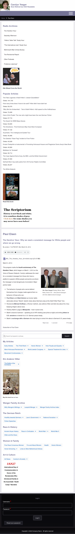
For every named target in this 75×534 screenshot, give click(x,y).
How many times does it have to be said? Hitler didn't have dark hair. (25, 103)
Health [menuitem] (46, 445)
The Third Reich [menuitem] (20, 346)
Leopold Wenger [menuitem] (29, 407)
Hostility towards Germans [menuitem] (12, 417)
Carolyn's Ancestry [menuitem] (18, 459)
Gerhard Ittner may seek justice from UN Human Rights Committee (24, 162)
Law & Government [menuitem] (32, 417)
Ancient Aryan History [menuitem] (11, 431)
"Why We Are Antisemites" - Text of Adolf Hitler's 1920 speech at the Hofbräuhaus (29, 109)
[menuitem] (37, 30)
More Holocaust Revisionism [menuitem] (13, 349)
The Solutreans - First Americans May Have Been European (22, 127)
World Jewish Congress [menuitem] (34, 349)
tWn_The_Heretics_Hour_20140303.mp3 (19, 259)
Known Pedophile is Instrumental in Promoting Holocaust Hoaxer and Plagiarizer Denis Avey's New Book (37, 144)
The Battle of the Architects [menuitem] (9, 364)
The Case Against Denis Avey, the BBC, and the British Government (25, 156)
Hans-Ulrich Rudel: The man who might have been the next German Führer (27, 115)
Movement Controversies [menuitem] (12, 353)
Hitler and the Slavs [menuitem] (10, 435)
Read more (45, 323)
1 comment (54, 323)
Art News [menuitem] (7, 459)
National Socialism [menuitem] (49, 417)
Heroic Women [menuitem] (35, 346)
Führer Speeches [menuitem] (10, 421)
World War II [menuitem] (55, 431)
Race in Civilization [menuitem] (27, 431)
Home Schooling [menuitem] (9, 449)
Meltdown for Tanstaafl (10, 150)
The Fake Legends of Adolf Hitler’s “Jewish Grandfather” (21, 98)
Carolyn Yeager (19, 4)
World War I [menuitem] (41, 431)
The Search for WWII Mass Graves (14, 121)
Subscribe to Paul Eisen (11, 327)
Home (3, 18)
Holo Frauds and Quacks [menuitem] (53, 346)
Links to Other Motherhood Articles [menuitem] (31, 449)
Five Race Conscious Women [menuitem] (14, 445)
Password (6, 509)
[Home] (5, 5)
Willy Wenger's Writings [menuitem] (11, 407)
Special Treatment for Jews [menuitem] (56, 349)
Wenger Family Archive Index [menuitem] (49, 407)
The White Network (9, 169)
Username (6, 502)
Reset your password (13, 523)
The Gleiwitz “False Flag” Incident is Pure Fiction (18, 138)
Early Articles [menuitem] (8, 346)
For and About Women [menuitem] (34, 445)
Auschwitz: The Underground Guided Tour (16, 133)
